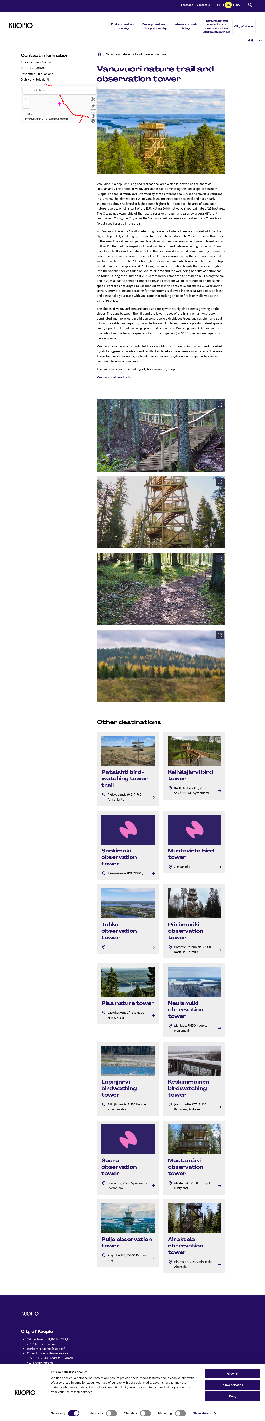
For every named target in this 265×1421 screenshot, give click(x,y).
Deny (232, 1396)
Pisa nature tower (127, 1003)
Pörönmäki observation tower (185, 931)
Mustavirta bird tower (191, 854)
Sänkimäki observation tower (119, 857)
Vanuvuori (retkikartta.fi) (114, 377)
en (229, 5)
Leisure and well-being (185, 26)
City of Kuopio (244, 26)
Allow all (232, 1373)
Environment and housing (123, 26)
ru (239, 5)
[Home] (99, 55)
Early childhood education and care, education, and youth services (216, 26)
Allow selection (232, 1385)
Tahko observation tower (119, 931)
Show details (202, 1413)
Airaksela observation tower (185, 1246)
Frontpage (187, 5)
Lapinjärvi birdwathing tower (119, 1088)
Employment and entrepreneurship (154, 26)
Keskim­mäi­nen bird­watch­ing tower (188, 1088)
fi (219, 5)
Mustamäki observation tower (185, 1167)
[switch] (111, 1413)
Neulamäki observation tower (185, 1009)
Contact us (203, 5)
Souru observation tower (119, 1167)
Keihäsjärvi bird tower (190, 775)
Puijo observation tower (126, 1242)
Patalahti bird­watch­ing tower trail (124, 778)
